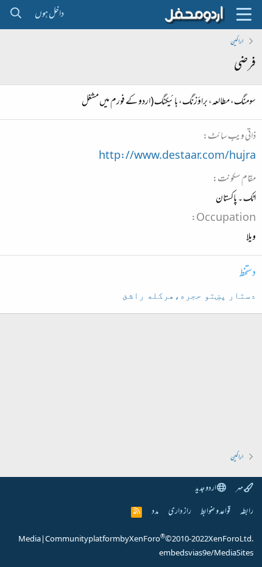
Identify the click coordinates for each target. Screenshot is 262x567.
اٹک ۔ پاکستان (236, 199)
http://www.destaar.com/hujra (177, 156)
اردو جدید (206, 489)
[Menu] (244, 14)
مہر (240, 489)
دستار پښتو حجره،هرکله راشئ (189, 296)
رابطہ (246, 512)
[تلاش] (15, 14)
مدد (155, 512)
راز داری (179, 512)
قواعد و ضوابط (215, 512)
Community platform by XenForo (149, 539)
